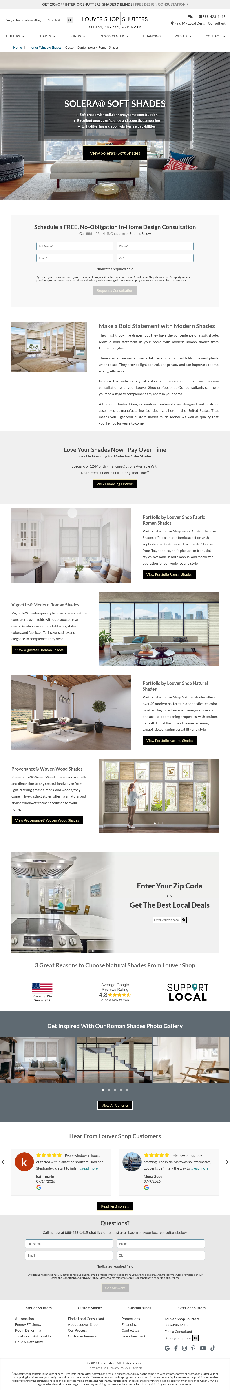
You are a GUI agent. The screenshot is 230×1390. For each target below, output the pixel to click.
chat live (96, 1232)
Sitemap (136, 1368)
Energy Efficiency (28, 1324)
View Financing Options (115, 484)
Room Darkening (28, 1330)
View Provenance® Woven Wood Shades (47, 820)
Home (17, 47)
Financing (152, 36)
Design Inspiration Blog (22, 20)
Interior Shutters (38, 1307)
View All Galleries (115, 1105)
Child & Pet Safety (29, 1342)
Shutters (12, 36)
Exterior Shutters (191, 1307)
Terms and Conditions (70, 280)
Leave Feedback (134, 1336)
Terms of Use (97, 1368)
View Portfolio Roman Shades (169, 574)
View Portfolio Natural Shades (169, 740)
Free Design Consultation (160, 4)
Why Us (181, 36)
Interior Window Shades (44, 47)
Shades (45, 36)
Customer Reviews (82, 1336)
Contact (213, 36)
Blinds (75, 36)
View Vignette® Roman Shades (39, 650)
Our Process (77, 1330)
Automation (24, 1318)
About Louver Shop (83, 1324)
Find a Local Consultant (86, 1318)
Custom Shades (90, 1307)
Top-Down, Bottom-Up (33, 1336)
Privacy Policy (96, 280)
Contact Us (130, 1330)
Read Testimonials (115, 1206)
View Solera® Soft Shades (115, 153)
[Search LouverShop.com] (184, 920)
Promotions (131, 1318)
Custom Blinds (139, 1307)
